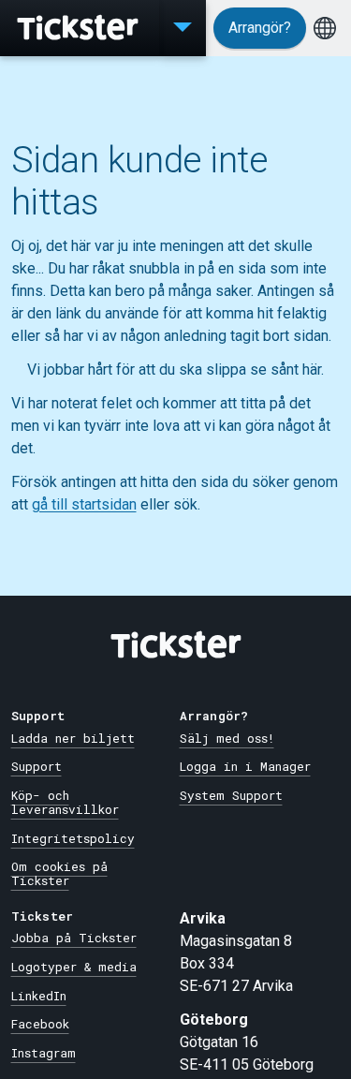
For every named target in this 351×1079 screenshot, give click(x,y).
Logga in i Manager (245, 766)
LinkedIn (38, 995)
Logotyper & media (74, 966)
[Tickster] (79, 28)
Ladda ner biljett (73, 738)
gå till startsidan (84, 504)
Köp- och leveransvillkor (65, 802)
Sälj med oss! (227, 738)
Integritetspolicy (73, 838)
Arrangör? (259, 28)
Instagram (43, 1052)
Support (36, 766)
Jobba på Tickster (74, 937)
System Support (231, 795)
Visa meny (182, 28)
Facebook (40, 1023)
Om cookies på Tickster (59, 873)
